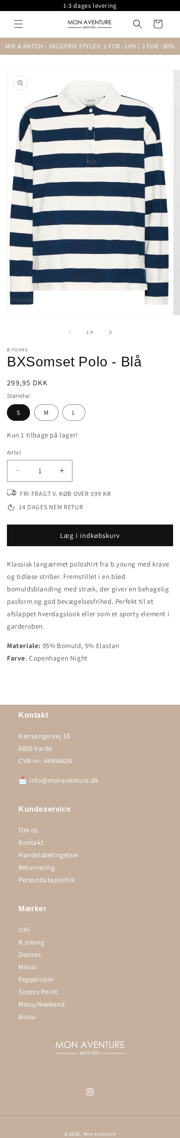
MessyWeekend (41, 1004)
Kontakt (30, 842)
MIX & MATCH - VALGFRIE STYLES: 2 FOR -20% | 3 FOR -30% (89, 46)
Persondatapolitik (46, 879)
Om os (28, 829)
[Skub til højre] (110, 332)
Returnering (36, 867)
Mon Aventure (99, 1134)
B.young (31, 942)
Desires (29, 954)
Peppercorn (36, 979)
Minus (27, 966)
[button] (18, 24)
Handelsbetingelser (48, 854)
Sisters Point (38, 991)
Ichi (24, 929)
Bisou (27, 1016)
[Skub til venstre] (70, 332)
